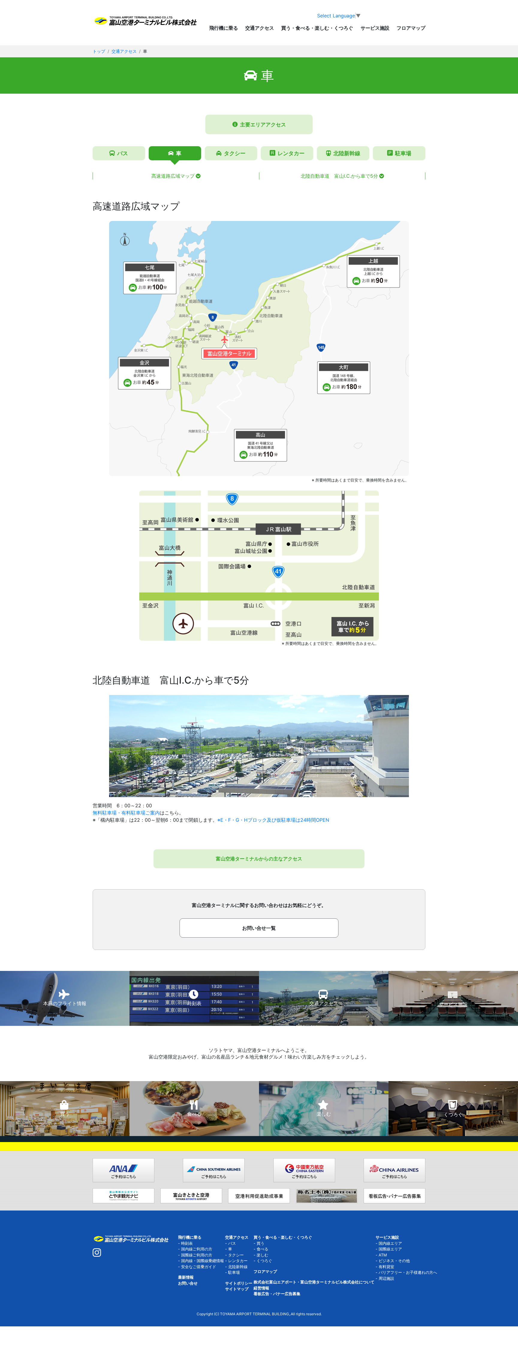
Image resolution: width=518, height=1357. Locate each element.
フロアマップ (411, 28)
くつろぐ (264, 1260)
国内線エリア (390, 1243)
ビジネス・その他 (394, 1260)
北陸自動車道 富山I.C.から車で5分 (339, 176)
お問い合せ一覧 (259, 928)
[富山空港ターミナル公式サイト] (145, 20)
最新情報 (186, 1277)
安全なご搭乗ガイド (198, 1266)
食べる (262, 1249)
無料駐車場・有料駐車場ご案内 (126, 813)
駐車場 (234, 1272)
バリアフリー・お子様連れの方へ (408, 1272)
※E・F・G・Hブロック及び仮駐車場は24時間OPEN (273, 820)
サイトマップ (237, 1288)
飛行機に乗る (189, 1237)
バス (232, 1243)
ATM (383, 1255)
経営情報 (261, 1288)
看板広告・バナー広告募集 (277, 1293)
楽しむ (262, 1255)
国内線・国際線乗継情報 (202, 1260)
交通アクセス (124, 51)
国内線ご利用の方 (196, 1249)
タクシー (236, 1255)
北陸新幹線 (238, 1266)
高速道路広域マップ (173, 176)
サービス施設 (387, 1237)
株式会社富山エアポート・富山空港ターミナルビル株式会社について (314, 1282)
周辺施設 (386, 1278)
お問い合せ (188, 1283)
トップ (99, 51)
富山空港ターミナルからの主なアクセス (259, 859)
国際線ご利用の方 (196, 1255)
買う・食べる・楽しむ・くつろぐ (283, 1237)
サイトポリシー (238, 1283)
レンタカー (238, 1260)
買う (260, 1243)
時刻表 (187, 1243)
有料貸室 (386, 1266)
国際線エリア (390, 1249)
